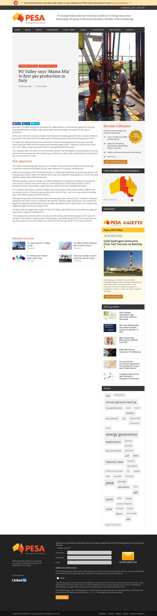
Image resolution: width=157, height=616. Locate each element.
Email (58, 562)
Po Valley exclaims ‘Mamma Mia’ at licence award (85, 244)
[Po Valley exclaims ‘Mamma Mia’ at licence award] (65, 249)
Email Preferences (120, 3)
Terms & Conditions (137, 614)
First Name (60, 553)
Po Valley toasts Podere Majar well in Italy (37, 256)
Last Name (60, 557)
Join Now (141, 8)
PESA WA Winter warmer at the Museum (130, 350)
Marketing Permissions (66, 568)
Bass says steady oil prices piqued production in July (85, 256)
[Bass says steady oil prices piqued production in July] (65, 262)
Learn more (92, 592)
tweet (36, 124)
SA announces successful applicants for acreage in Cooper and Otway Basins (129, 364)
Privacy (125, 614)
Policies (118, 614)
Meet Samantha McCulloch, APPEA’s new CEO (128, 340)
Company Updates (28, 66)
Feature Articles (48, 66)
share (17, 124)
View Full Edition (113, 297)
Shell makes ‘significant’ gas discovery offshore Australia (128, 315)
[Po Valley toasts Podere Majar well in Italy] (18, 262)
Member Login (129, 8)
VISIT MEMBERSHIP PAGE (115, 162)
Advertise (102, 614)
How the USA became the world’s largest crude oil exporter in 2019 (129, 328)
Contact (111, 614)
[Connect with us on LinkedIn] (19, 580)
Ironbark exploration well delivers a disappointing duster (129, 376)
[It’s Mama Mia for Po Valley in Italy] (18, 249)
